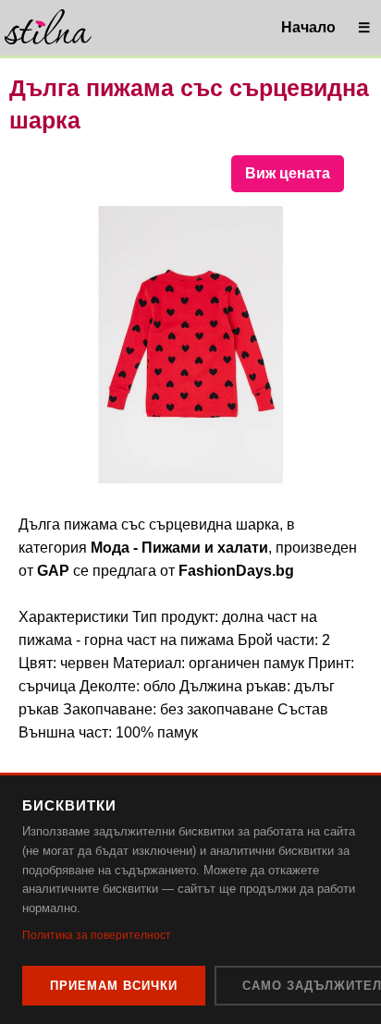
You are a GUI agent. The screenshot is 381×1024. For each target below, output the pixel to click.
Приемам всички (114, 986)
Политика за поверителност (96, 935)
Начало (308, 27)
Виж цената (287, 173)
